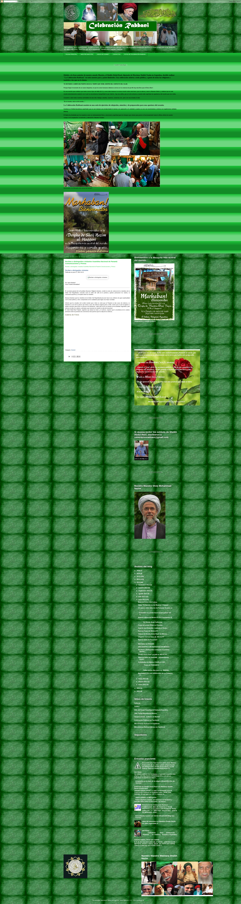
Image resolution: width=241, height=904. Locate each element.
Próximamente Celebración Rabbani (155, 805)
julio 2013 (142, 596)
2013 (138, 582)
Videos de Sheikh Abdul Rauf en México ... (153, 634)
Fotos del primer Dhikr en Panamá (150, 625)
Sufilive (137, 706)
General (73, 350)
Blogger (146, 900)
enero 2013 (142, 684)
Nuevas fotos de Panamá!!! (147, 640)
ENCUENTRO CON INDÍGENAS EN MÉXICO (153, 647)
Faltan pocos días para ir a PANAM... (154, 670)
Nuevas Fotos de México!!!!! (148, 631)
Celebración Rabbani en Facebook (146, 720)
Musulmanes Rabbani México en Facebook (149, 727)
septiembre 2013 (144, 591)
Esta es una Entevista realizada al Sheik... (153, 628)
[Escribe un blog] (74, 356)
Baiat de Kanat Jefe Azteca (147, 602)
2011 (138, 691)
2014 (138, 579)
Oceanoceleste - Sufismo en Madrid (147, 717)
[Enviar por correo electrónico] (72, 356)
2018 (138, 570)
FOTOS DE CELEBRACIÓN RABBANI (134, 54)
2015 (138, 576)
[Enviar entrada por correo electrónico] (69, 356)
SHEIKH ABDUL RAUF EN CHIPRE (146, 840)
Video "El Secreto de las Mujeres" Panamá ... (154, 605)
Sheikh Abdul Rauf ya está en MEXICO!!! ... (153, 654)
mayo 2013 (142, 679)
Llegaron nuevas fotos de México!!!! (151, 637)
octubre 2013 (143, 588)
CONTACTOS (116, 54)
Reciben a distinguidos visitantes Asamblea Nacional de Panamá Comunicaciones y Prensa (90, 266)
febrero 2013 (143, 681)
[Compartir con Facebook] (78, 356)
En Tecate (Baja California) (150, 622)
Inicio (99, 364)
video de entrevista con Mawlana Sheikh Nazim (159, 821)
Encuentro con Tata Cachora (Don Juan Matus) (159, 763)
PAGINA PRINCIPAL (71, 54)
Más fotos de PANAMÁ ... (151, 644)
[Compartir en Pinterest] (79, 356)
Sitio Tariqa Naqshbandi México (145, 713)
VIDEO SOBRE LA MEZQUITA (145, 797)
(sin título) (137, 772)
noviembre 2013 (144, 585)
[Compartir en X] (76, 356)
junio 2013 (142, 599)
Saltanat (137, 703)
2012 (138, 688)
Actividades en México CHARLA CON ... (152, 662)
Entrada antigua (124, 364)
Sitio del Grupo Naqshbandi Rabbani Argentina (151, 710)
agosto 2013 (143, 593)
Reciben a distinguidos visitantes (76, 270)
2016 (138, 573)
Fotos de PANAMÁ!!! (148, 665)
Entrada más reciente (72, 364)
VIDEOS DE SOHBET (103, 54)
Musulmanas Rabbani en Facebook (147, 723)
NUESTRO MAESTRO (87, 54)
